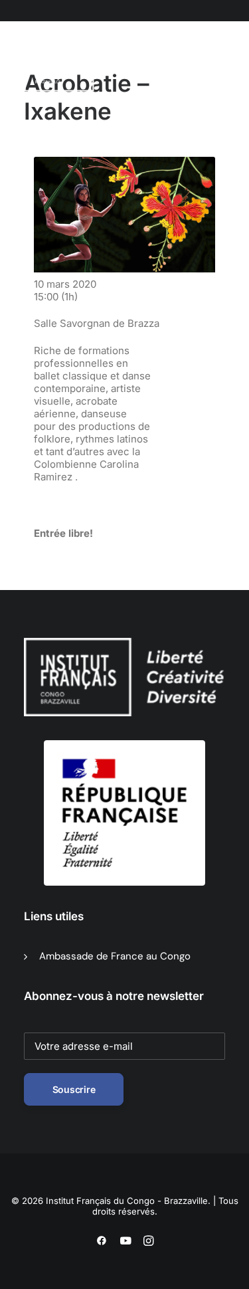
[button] (88, 65)
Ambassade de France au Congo (115, 956)
